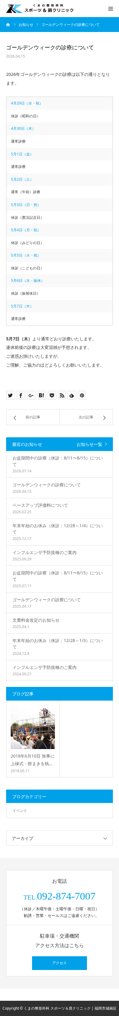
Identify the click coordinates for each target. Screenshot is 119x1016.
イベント (20, 810)
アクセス (59, 963)
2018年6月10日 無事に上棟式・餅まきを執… (33, 759)
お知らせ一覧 (89, 444)
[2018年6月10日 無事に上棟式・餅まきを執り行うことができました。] (33, 727)
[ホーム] (8, 24)
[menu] (110, 8)
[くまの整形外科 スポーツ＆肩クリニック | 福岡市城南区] (39, 8)
